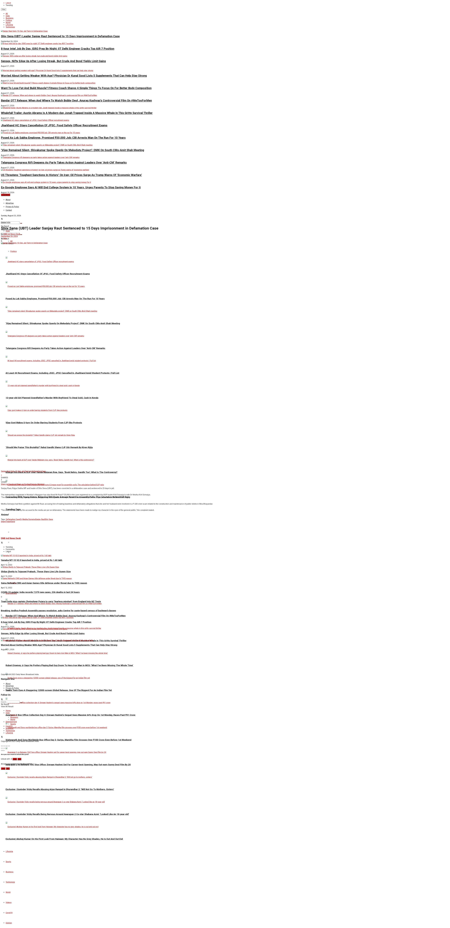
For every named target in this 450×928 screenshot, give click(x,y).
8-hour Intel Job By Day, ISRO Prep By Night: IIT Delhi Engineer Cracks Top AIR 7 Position (57, 48)
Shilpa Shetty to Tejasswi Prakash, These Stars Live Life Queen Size (36, 571)
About (8, 200)
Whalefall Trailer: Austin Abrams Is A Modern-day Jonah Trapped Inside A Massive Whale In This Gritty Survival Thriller (77, 113)
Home (3, 222)
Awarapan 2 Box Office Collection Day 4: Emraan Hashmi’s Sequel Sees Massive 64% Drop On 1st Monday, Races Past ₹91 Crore (70, 715)
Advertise (10, 686)
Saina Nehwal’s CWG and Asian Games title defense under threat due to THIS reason (44, 583)
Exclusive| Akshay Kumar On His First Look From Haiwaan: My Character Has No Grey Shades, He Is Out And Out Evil (64, 839)
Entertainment (11, 722)
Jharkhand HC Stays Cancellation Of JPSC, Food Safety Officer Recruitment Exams (54, 125)
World (8, 22)
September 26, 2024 (9, 236)
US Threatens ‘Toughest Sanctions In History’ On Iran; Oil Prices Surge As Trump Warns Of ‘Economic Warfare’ (71, 175)
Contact (9, 690)
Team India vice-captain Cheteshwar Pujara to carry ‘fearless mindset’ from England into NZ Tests (51, 601)
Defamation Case (13, 519)
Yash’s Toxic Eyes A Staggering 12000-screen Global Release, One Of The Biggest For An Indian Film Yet (59, 690)
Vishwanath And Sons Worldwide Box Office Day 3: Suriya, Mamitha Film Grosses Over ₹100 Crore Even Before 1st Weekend (68, 740)
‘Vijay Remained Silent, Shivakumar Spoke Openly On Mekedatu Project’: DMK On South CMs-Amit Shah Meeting (72, 150)
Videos (8, 902)
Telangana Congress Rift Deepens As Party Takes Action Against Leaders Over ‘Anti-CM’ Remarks (64, 162)
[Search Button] (21, 223)
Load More (5, 195)
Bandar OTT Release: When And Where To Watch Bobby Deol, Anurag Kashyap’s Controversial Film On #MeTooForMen (76, 100)
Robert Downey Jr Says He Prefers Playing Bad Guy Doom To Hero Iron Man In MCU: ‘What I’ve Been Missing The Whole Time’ (69, 665)
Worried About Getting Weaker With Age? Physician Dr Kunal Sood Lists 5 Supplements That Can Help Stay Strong (74, 75)
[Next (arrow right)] (4, 748)
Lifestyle (9, 25)
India (8, 16)
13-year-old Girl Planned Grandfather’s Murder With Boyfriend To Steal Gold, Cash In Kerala (52, 398)
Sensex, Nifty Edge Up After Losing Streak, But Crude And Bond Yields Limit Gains (53, 61)
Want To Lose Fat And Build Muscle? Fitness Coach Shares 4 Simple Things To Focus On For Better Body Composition (76, 88)
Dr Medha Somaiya (27, 519)
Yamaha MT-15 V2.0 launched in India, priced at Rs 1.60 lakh (31, 560)
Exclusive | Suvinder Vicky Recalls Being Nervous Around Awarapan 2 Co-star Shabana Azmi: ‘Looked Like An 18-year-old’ (67, 814)
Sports (8, 862)
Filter (3, 9)
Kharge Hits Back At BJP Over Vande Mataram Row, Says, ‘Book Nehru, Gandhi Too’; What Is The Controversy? (61, 472)
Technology (10, 27)
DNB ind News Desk (11, 234)
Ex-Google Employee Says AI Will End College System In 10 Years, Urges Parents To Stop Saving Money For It (71, 187)
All (7, 14)
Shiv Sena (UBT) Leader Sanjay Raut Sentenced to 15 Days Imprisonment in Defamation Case (60, 36)
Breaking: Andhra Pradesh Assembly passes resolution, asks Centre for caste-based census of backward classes (58, 610)
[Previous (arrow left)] (2, 748)
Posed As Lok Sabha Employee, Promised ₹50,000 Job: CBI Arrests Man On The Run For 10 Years (63, 137)
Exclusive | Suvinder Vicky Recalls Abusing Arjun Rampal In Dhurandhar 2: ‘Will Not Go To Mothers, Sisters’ (60, 789)
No (19, 759)
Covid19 (9, 913)
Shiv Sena (49, 519)
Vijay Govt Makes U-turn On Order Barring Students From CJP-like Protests (44, 422)
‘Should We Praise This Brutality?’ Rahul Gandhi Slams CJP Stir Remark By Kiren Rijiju (49, 447)
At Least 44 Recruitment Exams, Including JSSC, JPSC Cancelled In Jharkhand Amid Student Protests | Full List (62, 373)
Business (9, 18)
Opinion (9, 923)
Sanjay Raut (40, 519)
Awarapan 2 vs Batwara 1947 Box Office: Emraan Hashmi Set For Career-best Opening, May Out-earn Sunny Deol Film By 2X (68, 764)
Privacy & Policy (12, 688)
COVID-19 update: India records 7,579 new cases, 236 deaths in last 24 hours (40, 592)
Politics (9, 20)
